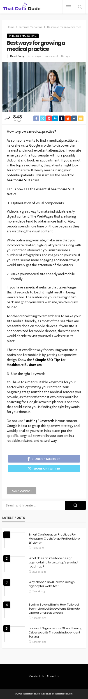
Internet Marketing (23, 35)
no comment (51, 55)
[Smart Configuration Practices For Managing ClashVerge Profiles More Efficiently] (15, 540)
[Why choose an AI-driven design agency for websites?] (15, 588)
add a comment (22, 490)
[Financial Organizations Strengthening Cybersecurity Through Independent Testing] (15, 634)
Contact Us (36, 676)
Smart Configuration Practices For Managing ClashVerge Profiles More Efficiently (54, 539)
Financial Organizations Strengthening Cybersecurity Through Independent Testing (55, 632)
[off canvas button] (68, 7)
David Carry (17, 55)
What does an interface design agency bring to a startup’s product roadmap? (53, 562)
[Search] (80, 7)
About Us (53, 676)
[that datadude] (21, 7)
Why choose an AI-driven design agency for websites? (52, 584)
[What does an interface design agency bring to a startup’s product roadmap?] (15, 564)
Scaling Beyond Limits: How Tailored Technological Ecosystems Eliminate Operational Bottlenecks (54, 609)
